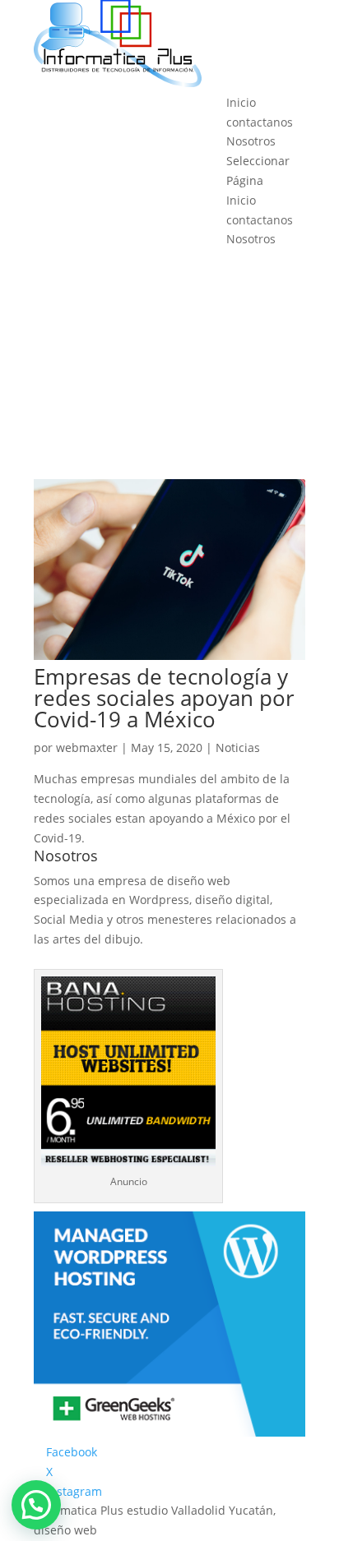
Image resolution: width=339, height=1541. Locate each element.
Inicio (241, 102)
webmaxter (87, 747)
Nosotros (251, 141)
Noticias (238, 747)
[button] (36, 1504)
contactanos (259, 122)
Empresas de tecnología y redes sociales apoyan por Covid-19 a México (164, 698)
